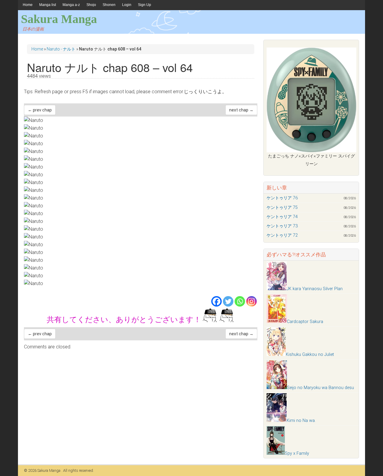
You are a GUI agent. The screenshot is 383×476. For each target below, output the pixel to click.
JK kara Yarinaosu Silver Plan (315, 288)
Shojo (91, 5)
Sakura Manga (59, 19)
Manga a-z (71, 5)
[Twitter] (228, 301)
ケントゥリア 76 (282, 197)
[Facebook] (216, 301)
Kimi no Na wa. (301, 420)
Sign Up (144, 5)
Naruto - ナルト (61, 49)
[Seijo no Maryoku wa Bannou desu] (277, 387)
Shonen (109, 5)
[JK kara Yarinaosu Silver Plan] (277, 288)
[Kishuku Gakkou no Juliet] (276, 354)
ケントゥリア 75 (282, 207)
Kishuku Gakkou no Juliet (310, 354)
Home (28, 5)
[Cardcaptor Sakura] (277, 321)
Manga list (47, 5)
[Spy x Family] (276, 453)
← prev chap (40, 110)
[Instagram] (251, 301)
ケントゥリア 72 (282, 235)
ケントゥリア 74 (282, 216)
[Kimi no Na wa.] (277, 420)
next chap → (241, 110)
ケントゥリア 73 (282, 226)
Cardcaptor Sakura (305, 321)
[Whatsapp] (240, 301)
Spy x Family (297, 453)
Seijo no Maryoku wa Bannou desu (320, 387)
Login (126, 5)
